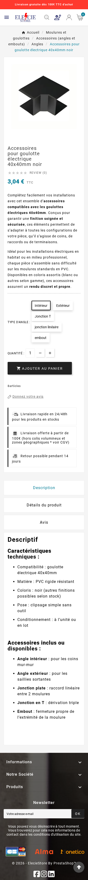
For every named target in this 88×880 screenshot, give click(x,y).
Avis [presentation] (44, 522)
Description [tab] (44, 487)
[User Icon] (57, 17)
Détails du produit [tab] (44, 505)
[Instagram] (44, 874)
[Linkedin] (51, 874)
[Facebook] (36, 874)
